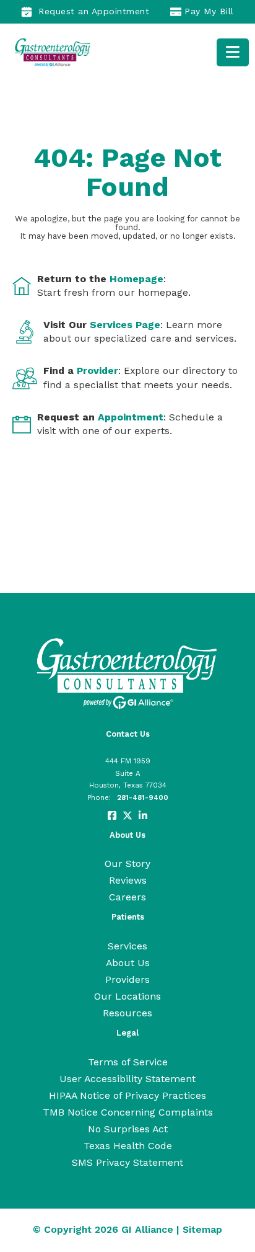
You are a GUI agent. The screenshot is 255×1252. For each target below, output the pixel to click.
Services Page (125, 325)
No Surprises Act (128, 1129)
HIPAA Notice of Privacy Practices (127, 1095)
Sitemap (202, 1229)
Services (127, 946)
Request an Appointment (93, 11)
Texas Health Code (128, 1146)
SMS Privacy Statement (127, 1162)
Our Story (127, 863)
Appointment (130, 417)
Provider (97, 370)
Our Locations (127, 996)
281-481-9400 (142, 797)
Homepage (136, 279)
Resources (127, 1013)
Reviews (128, 880)
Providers (127, 979)
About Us (128, 963)
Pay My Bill (209, 11)
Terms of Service (128, 1062)
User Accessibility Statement (127, 1079)
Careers (127, 897)
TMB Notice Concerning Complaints (128, 1112)
